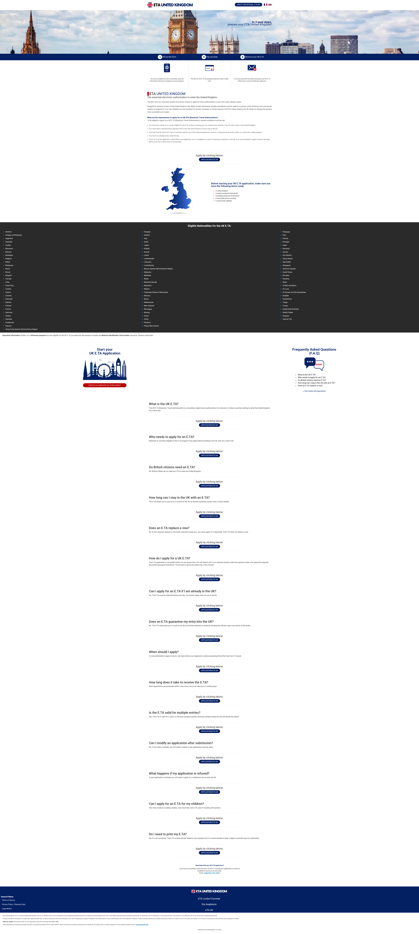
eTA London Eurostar (209, 898)
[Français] (265, 4)
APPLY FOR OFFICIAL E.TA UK (248, 5)
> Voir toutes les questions (314, 391)
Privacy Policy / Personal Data (13, 904)
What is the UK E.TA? (307, 375)
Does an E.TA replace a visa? (310, 386)
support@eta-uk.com (142, 924)
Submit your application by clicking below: (104, 385)
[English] (270, 5)
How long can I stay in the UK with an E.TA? (316, 383)
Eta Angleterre (209, 904)
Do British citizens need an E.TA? (312, 380)
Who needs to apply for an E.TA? (312, 377)
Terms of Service (8, 900)
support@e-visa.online (212, 873)
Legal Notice (7, 909)
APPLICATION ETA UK (209, 159)
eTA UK (209, 910)
